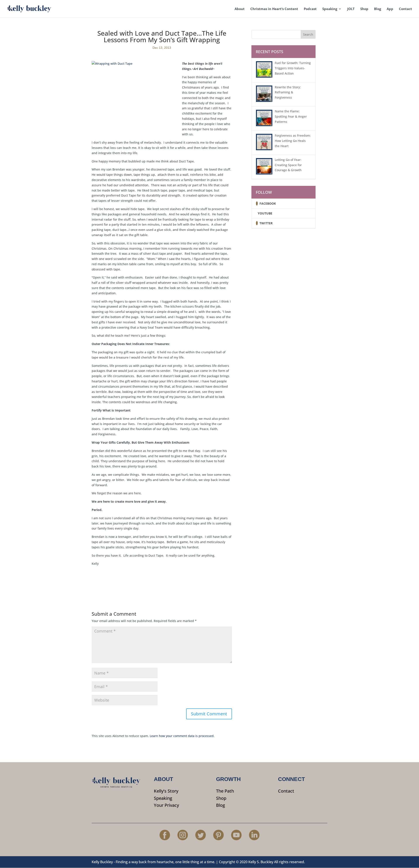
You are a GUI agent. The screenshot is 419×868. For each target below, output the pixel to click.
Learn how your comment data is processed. (182, 736)
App (390, 9)
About (240, 9)
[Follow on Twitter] (257, 223)
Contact (405, 9)
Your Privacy (166, 805)
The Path (225, 791)
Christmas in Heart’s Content (274, 9)
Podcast (310, 9)
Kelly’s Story (166, 791)
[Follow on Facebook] (257, 203)
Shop (364, 9)
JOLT (351, 9)
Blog (377, 9)
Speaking (329, 9)
